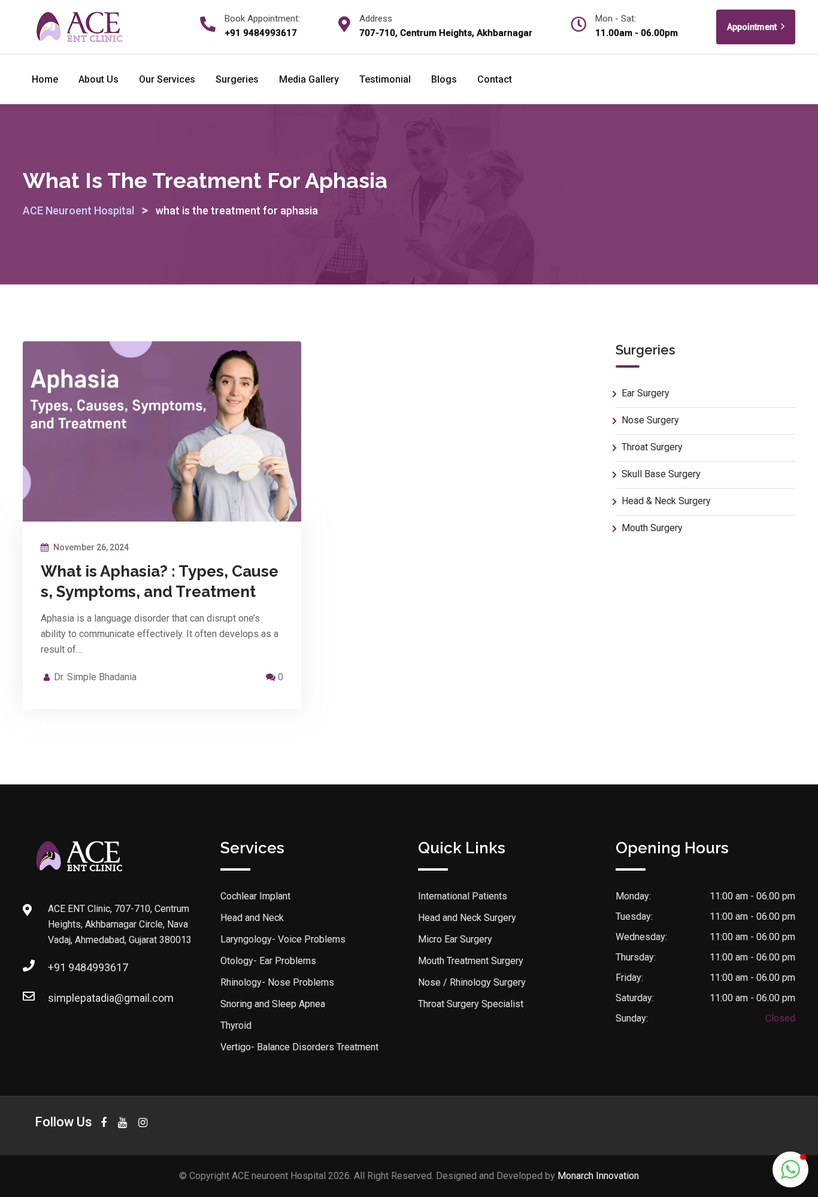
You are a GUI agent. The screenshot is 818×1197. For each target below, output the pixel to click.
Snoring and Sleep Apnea (272, 1004)
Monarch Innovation (598, 1175)
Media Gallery (309, 79)
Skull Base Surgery (661, 474)
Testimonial (385, 79)
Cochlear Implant (255, 896)
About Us (98, 79)
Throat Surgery (652, 447)
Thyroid (236, 1025)
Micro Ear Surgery (455, 939)
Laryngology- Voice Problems (283, 939)
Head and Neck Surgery (467, 917)
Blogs (444, 79)
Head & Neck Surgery (666, 501)
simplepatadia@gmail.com (111, 998)
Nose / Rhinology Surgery (472, 982)
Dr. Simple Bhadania (95, 677)
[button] (790, 1169)
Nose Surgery (650, 420)
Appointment (752, 27)
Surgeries (237, 79)
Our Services (167, 79)
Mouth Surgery (652, 528)
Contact (494, 79)
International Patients (462, 896)
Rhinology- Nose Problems (277, 982)
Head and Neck (252, 917)
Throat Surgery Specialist (470, 1004)
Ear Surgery (645, 393)
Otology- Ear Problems (268, 960)
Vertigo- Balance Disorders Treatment (299, 1047)
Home (45, 79)
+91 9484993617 (88, 967)
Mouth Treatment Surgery (470, 960)
